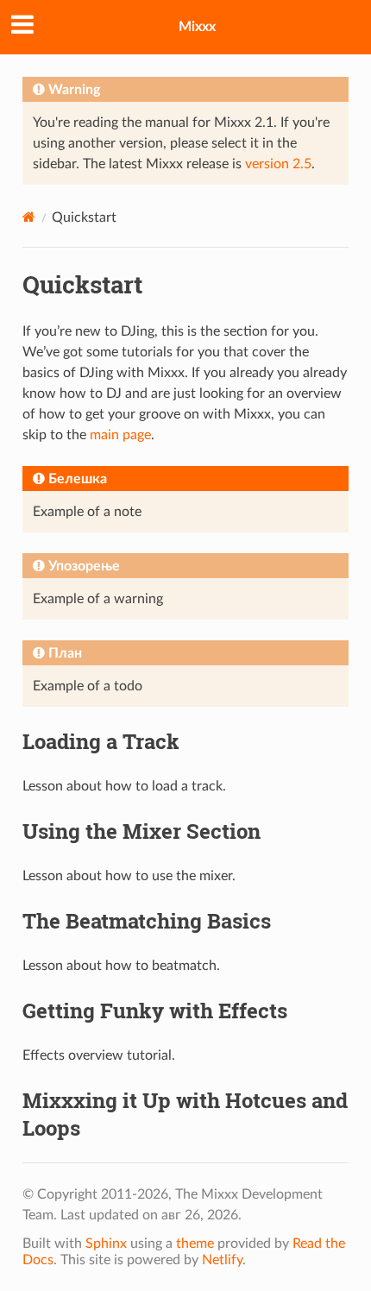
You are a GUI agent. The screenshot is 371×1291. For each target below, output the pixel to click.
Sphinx (106, 1243)
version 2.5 (278, 164)
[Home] (28, 217)
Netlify (222, 1260)
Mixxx (197, 27)
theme (195, 1243)
